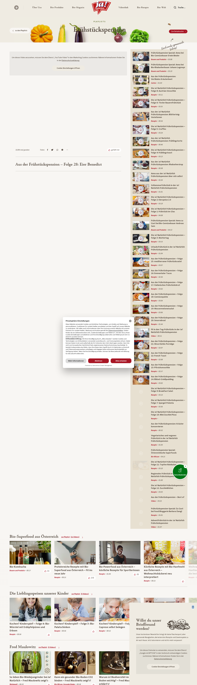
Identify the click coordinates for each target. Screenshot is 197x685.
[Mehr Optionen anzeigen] (67, 150)
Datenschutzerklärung (70, 60)
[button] (37, 7)
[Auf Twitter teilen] (52, 150)
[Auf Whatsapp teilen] (57, 150)
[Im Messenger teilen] (62, 150)
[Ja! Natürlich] (101, 8)
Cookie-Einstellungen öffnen (68, 68)
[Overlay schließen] (193, 607)
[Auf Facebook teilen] (47, 150)
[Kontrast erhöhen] (16, 7)
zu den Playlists (21, 31)
